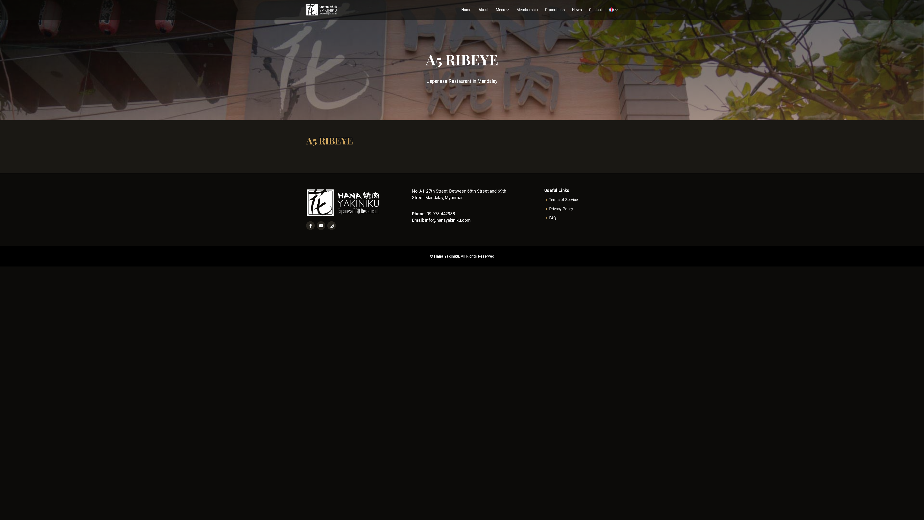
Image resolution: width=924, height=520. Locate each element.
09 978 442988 (441, 213)
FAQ (552, 218)
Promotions (555, 9)
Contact (595, 9)
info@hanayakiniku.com (448, 220)
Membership (527, 9)
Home (466, 9)
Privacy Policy (561, 209)
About (483, 9)
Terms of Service (563, 200)
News (577, 9)
